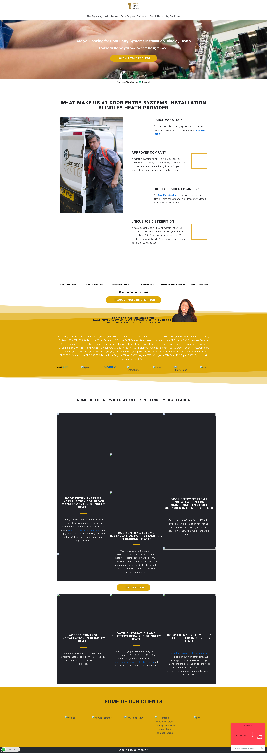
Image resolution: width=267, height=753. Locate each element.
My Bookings (173, 16)
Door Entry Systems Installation (84, 530)
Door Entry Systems (167, 195)
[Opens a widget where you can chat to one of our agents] (248, 737)
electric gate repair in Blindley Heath (134, 662)
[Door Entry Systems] (133, 6)
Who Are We (111, 16)
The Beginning (94, 16)
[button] (133, 58)
